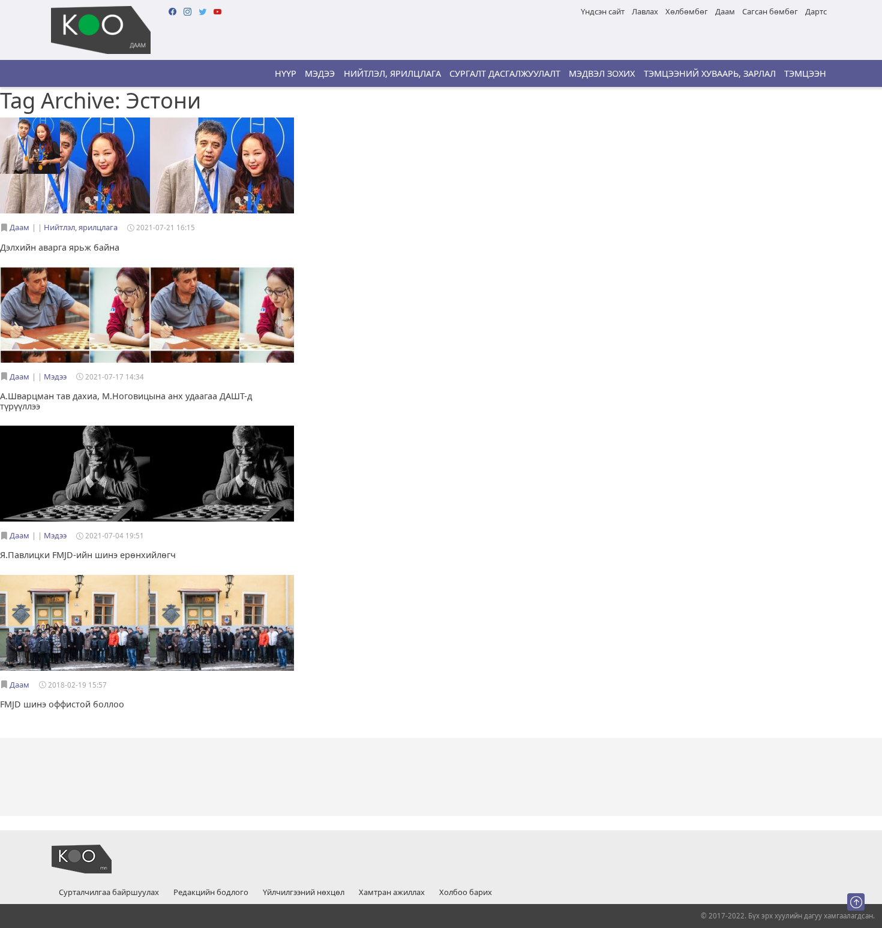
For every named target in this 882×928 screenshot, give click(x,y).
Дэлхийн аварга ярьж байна (59, 247)
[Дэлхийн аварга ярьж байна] (30, 145)
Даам (725, 11)
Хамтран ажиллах (392, 892)
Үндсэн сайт (603, 11)
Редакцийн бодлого (210, 892)
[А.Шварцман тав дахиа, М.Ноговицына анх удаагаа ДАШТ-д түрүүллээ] (75, 307)
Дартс (816, 11)
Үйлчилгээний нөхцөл (303, 892)
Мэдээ (320, 73)
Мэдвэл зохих (602, 73)
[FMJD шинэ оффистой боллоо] (75, 624)
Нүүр (285, 73)
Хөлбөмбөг (686, 11)
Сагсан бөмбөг (770, 11)
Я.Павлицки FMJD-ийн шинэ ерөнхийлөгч (88, 555)
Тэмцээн (805, 73)
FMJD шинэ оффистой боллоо (62, 704)
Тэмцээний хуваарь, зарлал (710, 73)
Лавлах (645, 11)
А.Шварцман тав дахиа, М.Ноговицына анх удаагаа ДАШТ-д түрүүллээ (126, 401)
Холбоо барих (465, 892)
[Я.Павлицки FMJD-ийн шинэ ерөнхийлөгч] (75, 474)
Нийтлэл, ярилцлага (392, 73)
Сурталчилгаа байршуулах (109, 892)
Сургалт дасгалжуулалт (504, 73)
